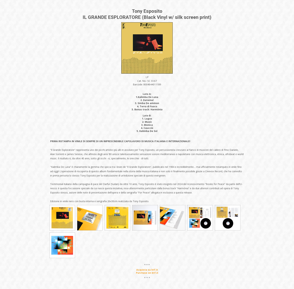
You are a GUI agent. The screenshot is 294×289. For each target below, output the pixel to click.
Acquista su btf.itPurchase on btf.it (147, 271)
